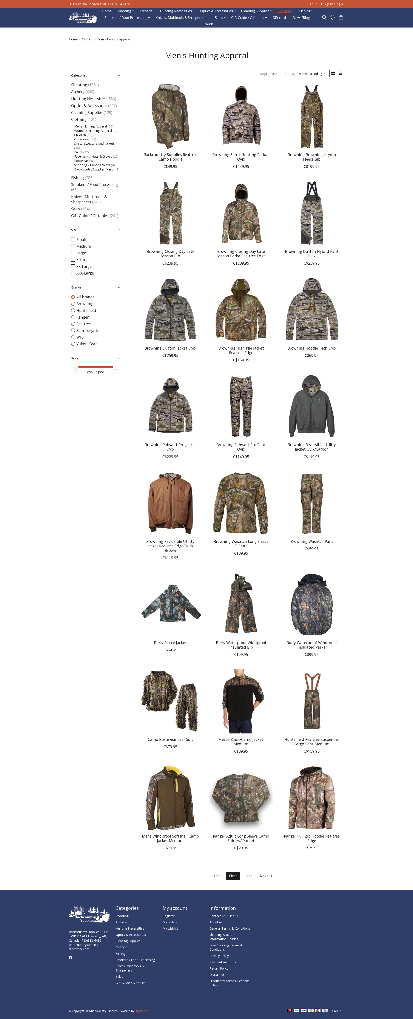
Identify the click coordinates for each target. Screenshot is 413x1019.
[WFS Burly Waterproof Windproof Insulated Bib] (241, 604)
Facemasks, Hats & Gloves (93, 156)
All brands (85, 296)
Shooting (79, 84)
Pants (78, 152)
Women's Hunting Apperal (93, 130)
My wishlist (170, 928)
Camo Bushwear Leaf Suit (170, 739)
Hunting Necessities (88, 98)
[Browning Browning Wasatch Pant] (311, 503)
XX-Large (84, 266)
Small (81, 239)
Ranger (82, 317)
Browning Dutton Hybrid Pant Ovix (312, 253)
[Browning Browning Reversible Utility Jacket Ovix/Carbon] (311, 406)
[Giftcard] (318, 1011)
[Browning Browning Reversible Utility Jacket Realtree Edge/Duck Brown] (170, 503)
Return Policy (219, 968)
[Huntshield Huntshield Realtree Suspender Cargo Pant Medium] (311, 701)
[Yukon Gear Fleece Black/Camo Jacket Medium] (241, 701)
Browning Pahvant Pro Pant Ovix (241, 447)
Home (107, 11)
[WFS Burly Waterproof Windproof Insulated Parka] (311, 604)
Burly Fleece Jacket (170, 642)
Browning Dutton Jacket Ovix (170, 348)
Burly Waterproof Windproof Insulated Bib (241, 645)
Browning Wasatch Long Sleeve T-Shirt (241, 543)
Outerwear (82, 139)
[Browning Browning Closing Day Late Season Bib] (170, 213)
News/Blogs (302, 17)
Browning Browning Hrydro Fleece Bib (312, 157)
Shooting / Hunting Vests (92, 165)
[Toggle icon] (324, 17)
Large (81, 252)
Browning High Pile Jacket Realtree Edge (241, 350)
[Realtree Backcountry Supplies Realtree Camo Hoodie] (170, 116)
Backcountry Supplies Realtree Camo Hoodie (170, 157)
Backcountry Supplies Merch (94, 169)
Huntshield (86, 310)
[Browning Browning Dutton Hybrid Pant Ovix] (311, 213)
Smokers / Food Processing (94, 184)
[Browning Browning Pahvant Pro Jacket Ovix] (170, 406)
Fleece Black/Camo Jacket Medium (241, 741)
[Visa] (297, 1011)
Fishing (77, 177)
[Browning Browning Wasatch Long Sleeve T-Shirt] (241, 503)
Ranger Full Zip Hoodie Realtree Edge (312, 838)
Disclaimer (217, 974)
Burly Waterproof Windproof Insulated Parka (312, 645)
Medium (83, 246)
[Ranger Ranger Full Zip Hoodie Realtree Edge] (311, 798)
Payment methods (223, 962)
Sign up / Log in (333, 4)
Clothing (88, 39)
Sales (75, 208)
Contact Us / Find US (224, 916)
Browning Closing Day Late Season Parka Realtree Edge (241, 253)
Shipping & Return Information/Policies (224, 936)
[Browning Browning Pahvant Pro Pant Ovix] (241, 406)
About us (216, 922)
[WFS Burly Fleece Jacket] (170, 604)
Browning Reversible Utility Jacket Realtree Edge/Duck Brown (170, 546)
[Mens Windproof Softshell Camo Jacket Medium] (170, 798)
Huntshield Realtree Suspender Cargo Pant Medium (311, 741)
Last (248, 875)
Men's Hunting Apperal (90, 126)
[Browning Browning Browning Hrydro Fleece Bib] (311, 116)
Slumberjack (87, 330)
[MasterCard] (289, 1011)
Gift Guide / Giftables (90, 215)
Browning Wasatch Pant (311, 541)
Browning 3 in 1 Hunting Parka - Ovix (241, 157)
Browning (84, 303)
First (233, 875)
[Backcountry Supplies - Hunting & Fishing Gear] (83, 18)
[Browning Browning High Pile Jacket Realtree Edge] (241, 310)
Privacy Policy (219, 955)
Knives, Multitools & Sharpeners (89, 199)
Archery (78, 91)
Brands (208, 24)
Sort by (290, 73)
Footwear (81, 160)
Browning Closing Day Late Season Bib (170, 253)
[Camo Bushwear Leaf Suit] (170, 701)
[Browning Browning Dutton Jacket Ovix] (170, 310)
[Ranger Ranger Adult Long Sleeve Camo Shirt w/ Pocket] (241, 798)
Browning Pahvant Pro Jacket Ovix (170, 447)
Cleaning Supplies (87, 112)
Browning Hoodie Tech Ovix (311, 348)
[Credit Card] (325, 1011)
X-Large (82, 259)
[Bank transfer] (304, 1011)
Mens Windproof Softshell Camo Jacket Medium (170, 838)
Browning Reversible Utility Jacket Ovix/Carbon (312, 447)
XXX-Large (85, 273)
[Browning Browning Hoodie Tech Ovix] (311, 310)
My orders (170, 922)
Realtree (83, 323)
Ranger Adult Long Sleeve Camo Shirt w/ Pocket (241, 838)
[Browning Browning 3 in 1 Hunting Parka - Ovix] (241, 116)
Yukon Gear (86, 343)
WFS (80, 337)
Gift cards (280, 17)
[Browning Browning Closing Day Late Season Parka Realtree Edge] (241, 213)
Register (169, 916)
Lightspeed (141, 1011)
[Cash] (311, 1011)
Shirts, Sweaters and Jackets (94, 143)
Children (80, 135)
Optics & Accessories (89, 105)
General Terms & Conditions (230, 928)
